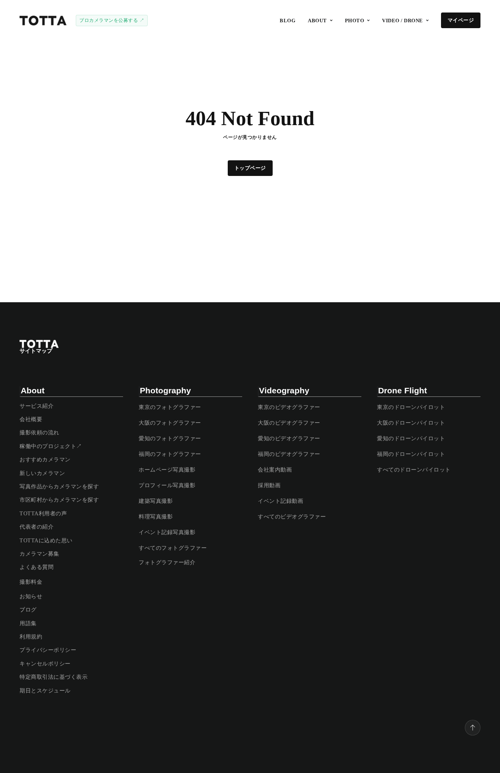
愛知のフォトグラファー (170, 438)
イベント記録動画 (280, 501)
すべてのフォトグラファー (173, 548)
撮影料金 (31, 582)
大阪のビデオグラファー (289, 423)
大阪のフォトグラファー (170, 423)
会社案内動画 (275, 470)
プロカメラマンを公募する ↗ (111, 20)
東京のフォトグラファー (170, 407)
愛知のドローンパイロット (411, 438)
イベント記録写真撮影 (167, 532)
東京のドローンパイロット (411, 407)
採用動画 (269, 485)
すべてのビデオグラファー (292, 517)
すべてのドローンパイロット (414, 470)
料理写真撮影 (156, 517)
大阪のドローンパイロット (411, 423)
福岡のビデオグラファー (289, 454)
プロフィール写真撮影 (167, 485)
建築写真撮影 (156, 501)
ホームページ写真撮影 (167, 470)
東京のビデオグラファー (289, 407)
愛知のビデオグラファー (289, 438)
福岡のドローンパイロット (411, 454)
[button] (320, 20)
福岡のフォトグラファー (170, 454)
